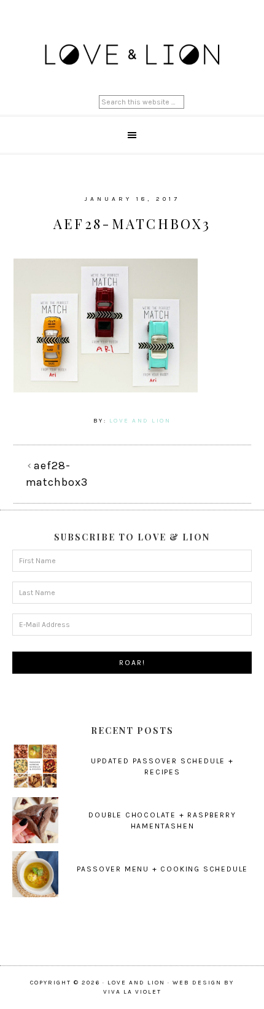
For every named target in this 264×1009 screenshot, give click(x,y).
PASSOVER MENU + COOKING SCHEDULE (163, 869)
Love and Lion (132, 55)
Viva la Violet (132, 991)
